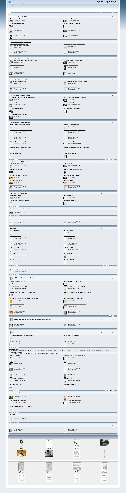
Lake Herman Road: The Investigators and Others (19, 33)
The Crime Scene (13, 361)
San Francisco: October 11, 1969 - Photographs (19, 161)
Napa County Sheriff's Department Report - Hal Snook (20, 124)
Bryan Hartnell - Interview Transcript (70, 141)
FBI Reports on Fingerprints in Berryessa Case (18, 141)
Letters (10, 267)
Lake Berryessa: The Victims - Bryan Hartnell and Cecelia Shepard (22, 97)
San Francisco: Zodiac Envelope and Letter (72, 185)
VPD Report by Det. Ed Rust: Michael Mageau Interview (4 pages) (76, 81)
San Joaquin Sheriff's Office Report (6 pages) (18, 400)
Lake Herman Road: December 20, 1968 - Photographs (21, 16)
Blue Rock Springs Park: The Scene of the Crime (73, 60)
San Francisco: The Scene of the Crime (71, 163)
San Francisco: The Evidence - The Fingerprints (18, 175)
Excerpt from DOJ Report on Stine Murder (71, 200)
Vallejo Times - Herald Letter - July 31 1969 (17, 281)
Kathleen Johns (12, 394)
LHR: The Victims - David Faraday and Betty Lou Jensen (20, 18)
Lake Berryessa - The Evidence (69, 102)
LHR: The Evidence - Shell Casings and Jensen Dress (20, 28)
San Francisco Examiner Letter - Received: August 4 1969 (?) (75, 286)
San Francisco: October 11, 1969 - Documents (19, 193)
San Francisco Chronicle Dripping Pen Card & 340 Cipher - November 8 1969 (24, 298)
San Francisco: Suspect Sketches (16, 185)
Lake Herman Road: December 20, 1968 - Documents (21, 42)
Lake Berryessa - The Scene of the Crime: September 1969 (75, 97)
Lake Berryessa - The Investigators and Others (18, 114)
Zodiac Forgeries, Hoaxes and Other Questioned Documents (25, 331)
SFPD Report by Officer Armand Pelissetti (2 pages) (19, 200)
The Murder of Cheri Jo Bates (16, 352)
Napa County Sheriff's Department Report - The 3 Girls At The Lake (76, 147)
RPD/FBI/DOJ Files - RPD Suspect (70, 384)
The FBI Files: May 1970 (14, 253)
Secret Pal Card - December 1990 (70, 322)
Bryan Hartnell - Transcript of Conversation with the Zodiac (20, 147)
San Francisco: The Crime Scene (16, 169)
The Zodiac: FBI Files (13, 228)
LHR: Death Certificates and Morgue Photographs (19, 44)
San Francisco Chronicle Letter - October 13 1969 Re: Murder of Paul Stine (77, 292)
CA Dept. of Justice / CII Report (15, 153)
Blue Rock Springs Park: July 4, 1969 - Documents (20, 79)
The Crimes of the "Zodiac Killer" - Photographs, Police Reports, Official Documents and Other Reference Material (30, 13)
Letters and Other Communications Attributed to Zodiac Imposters (22, 335)
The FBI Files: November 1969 (15, 236)
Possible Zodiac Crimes (13, 349)
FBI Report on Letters (68, 378)
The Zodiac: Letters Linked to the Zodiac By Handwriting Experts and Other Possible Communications (32, 319)
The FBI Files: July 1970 (14, 259)
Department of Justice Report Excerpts (17, 378)
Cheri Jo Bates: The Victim (15, 355)
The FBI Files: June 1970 (68, 253)
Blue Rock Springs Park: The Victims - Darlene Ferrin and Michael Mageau (23, 60)
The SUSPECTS (12, 414)
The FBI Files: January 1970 (15, 241)
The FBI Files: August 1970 (69, 259)
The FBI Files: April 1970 (68, 247)
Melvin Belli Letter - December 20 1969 (17, 304)
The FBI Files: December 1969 (69, 236)
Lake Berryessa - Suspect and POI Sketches (72, 108)
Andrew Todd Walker (13, 416)
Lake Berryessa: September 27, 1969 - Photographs (20, 95)
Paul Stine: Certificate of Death (15, 195)
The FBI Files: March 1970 (14, 247)
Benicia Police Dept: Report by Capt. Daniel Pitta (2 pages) (74, 44)
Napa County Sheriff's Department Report (71, 124)
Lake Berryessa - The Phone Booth (16, 108)
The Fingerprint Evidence (14, 210)
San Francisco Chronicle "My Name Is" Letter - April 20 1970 (75, 304)
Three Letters (12, 372)
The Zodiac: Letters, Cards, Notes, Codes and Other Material (25, 277)
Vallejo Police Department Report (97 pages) (18, 81)
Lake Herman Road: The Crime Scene (17, 23)
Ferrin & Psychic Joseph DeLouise (70, 87)
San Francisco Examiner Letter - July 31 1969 (72, 281)
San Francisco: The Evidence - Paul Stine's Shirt (73, 169)
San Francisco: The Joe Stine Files (16, 180)
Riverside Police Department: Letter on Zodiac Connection (74, 355)
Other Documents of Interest (15, 269)
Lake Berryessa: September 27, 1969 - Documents (20, 122)
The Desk (65, 372)
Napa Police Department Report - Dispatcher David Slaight (74, 130)
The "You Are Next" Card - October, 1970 (71, 335)
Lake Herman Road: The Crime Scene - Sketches (73, 23)
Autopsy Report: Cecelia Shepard (70, 153)
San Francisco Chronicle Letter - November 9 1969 (73, 298)
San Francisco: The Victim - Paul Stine (17, 163)
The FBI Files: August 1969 (15, 230)
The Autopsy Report (67, 361)
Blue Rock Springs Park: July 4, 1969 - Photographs (20, 58)
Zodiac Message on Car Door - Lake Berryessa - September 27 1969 (22, 292)
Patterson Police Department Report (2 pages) (72, 400)
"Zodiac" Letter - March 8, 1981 (69, 341)
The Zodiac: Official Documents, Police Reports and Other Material (21, 208)
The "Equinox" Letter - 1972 (15, 341)
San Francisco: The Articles (69, 180)
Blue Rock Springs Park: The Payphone (71, 65)
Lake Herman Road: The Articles (70, 33)
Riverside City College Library (15, 384)
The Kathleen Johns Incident (16, 392)
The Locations (66, 394)
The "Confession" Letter (68, 367)
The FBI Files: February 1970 (69, 241)
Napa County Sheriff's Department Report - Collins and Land (21, 130)
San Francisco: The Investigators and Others (72, 175)
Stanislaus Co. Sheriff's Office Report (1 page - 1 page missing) (21, 406)
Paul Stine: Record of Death (69, 195)
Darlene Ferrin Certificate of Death (16, 87)
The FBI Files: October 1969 (69, 230)
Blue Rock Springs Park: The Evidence (17, 65)
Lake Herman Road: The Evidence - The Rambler (73, 28)
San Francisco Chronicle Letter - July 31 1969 (18, 286)
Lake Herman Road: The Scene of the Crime (72, 18)
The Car (11, 367)
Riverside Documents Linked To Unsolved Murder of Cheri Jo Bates (22, 322)
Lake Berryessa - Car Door (15, 102)
